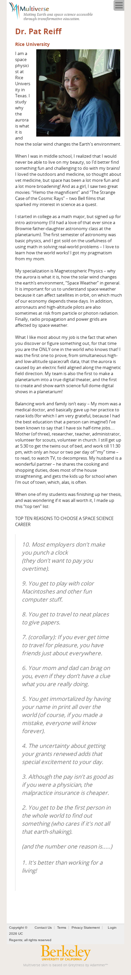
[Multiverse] (32, 10)
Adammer (97, 965)
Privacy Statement (86, 927)
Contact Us (43, 927)
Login (112, 927)
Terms (61, 927)
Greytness (76, 965)
